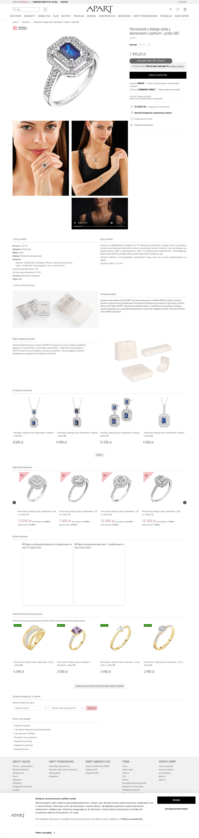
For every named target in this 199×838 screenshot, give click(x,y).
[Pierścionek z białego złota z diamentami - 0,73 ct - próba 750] (78, 488)
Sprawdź (91, 708)
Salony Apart (127, 770)
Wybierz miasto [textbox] (22, 708)
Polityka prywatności (131, 790)
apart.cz (162, 776)
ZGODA (176, 800)
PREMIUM (79, 16)
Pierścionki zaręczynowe (31, 256)
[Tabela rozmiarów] (149, 45)
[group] (37, 502)
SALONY (183, 2)
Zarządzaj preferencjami (176, 809)
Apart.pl (15, 22)
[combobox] (142, 45)
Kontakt (16, 790)
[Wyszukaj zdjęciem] (45, 9)
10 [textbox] (140, 45)
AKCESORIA (124, 16)
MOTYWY (66, 16)
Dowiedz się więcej (176, 66)
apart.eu (162, 780)
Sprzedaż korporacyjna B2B (134, 783)
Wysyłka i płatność (21, 770)
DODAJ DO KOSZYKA (158, 75)
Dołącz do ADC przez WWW (97, 766)
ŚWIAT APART (182, 16)
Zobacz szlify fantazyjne (24, 285)
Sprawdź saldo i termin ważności (63, 770)
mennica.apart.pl (166, 766)
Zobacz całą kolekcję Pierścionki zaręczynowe (99, 686)
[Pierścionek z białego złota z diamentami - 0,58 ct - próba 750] (161, 488)
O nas (124, 766)
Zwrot (15, 776)
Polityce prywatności (132, 819)
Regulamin (17, 780)
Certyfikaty (17, 783)
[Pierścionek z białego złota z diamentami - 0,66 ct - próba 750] (37, 488)
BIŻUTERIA (15, 16)
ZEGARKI (91, 16)
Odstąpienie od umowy (22, 786)
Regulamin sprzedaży (23, 745)
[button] (47, 574)
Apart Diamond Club (23, 741)
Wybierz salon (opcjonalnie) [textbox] (64, 708)
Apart (21, 253)
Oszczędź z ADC (151, 60)
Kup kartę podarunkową (59, 766)
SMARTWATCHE (107, 16)
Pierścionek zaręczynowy (23, 621)
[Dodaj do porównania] (131, 125)
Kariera (125, 780)
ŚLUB (55, 16)
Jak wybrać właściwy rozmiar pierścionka (32, 730)
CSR (124, 776)
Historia (125, 773)
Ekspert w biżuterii (22, 726)
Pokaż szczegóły (43, 833)
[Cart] (185, 9)
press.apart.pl (164, 773)
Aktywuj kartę (54, 773)
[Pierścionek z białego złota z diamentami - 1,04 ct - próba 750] (120, 488)
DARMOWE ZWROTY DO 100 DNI (45, 2)
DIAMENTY (29, 16)
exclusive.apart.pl (166, 770)
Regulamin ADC (92, 773)
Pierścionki (26, 22)
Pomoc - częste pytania (23, 766)
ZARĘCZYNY (44, 16)
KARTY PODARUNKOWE (145, 16)
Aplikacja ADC (91, 770)
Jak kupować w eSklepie (24, 733)
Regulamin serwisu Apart (132, 786)
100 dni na (142, 90)
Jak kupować (18, 773)
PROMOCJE (166, 16)
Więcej (99, 455)
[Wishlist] (177, 9)
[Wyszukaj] (15, 9)
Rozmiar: (133, 45)
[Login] (170, 9)
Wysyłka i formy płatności (25, 737)
